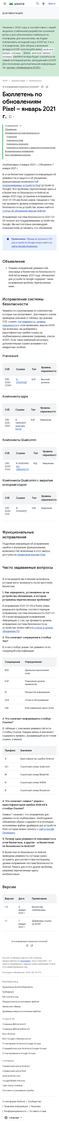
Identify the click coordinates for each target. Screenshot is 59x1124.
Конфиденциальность (15, 1111)
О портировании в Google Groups (18, 1053)
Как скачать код (10, 996)
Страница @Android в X (14, 1024)
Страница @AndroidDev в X (16, 1029)
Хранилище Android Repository (17, 987)
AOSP (5, 80)
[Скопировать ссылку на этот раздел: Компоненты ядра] (31, 397)
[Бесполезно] (47, 87)
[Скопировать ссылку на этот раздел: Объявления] (28, 262)
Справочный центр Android (15, 1066)
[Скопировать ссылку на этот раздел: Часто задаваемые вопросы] (5, 573)
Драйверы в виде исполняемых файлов (21, 1011)
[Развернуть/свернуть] (20, 126)
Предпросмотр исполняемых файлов (20, 1001)
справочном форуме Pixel (31, 554)
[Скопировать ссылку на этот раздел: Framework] (21, 356)
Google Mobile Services (13, 1080)
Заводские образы (11, 1006)
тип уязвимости (26, 321)
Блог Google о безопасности (16, 1038)
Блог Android (8, 1033)
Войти (52, 3)
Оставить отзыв (37, 1111)
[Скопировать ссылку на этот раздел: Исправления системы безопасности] (31, 304)
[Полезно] (42, 87)
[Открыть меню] (5, 3)
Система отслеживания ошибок (18, 1090)
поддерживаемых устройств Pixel (21, 185)
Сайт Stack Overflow (12, 1085)
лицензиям (25, 961)
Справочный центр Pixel (14, 1071)
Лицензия (36, 1106)
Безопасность (35, 80)
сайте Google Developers (24, 246)
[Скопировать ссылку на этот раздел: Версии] (19, 887)
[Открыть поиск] (37, 3)
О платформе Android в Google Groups (21, 1043)
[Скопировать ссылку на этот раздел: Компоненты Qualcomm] (39, 440)
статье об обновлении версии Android (23, 211)
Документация (12, 13)
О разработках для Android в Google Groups (24, 1048)
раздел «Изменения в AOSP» (24, 67)
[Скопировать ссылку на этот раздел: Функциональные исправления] (29, 537)
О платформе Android (13, 1101)
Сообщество (34, 1101)
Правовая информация (16, 1106)
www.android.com (11, 1075)
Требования (8, 991)
